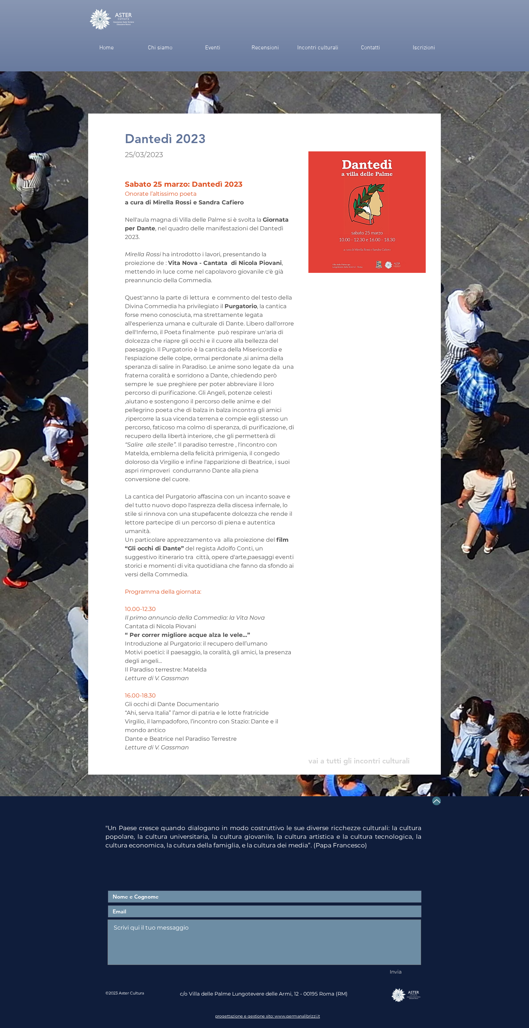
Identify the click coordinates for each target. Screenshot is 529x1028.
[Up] (436, 801)
